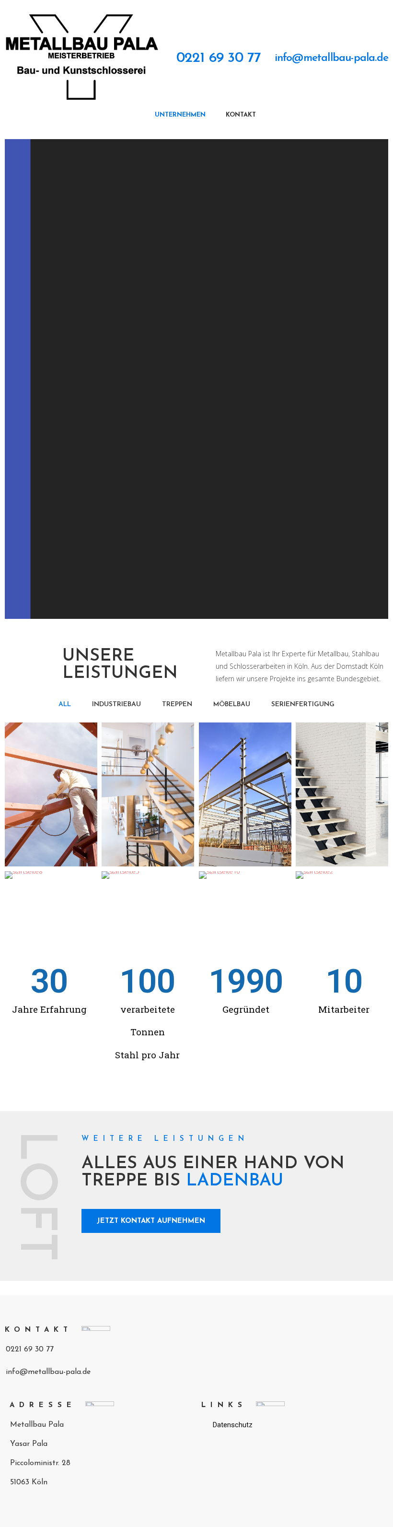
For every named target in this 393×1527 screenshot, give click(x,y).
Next (374, 379)
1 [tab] (191, 611)
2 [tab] (201, 611)
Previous (19, 379)
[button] (211, 58)
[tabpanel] (196, 379)
